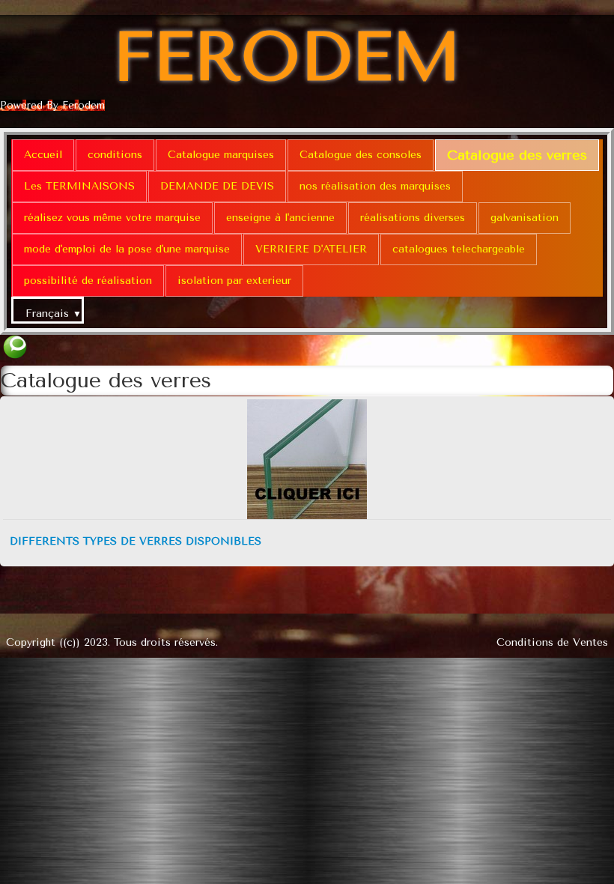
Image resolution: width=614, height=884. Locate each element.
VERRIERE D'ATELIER (311, 249)
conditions (115, 154)
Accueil (43, 154)
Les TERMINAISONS (79, 186)
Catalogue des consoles (361, 154)
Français (53, 313)
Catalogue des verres (517, 155)
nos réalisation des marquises (375, 186)
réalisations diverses (412, 217)
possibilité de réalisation (88, 280)
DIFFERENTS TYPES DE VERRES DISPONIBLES (135, 541)
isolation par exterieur (234, 280)
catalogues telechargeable (458, 249)
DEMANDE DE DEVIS (217, 186)
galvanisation (524, 217)
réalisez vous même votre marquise (112, 217)
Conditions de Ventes (552, 642)
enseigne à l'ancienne (280, 217)
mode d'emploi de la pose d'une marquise (127, 249)
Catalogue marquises (221, 154)
